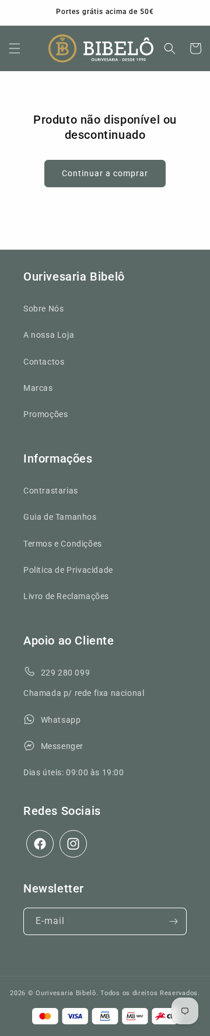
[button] (14, 48)
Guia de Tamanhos (60, 517)
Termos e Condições (62, 543)
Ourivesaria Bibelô (66, 993)
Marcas (38, 388)
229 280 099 (65, 672)
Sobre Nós (43, 308)
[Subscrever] (173, 921)
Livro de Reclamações (66, 596)
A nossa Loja (48, 335)
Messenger (62, 746)
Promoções (45, 414)
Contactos (43, 361)
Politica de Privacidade (68, 570)
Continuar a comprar (105, 173)
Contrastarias (50, 490)
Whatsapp (61, 719)
